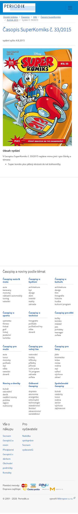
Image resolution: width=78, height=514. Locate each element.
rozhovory (7, 405)
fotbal (5, 326)
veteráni (6, 301)
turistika (6, 337)
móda (57, 363)
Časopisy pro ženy (62, 347)
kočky (57, 318)
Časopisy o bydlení (34, 280)
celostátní (7, 391)
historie (58, 298)
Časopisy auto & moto (11, 280)
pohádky (59, 329)
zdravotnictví (35, 411)
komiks (58, 321)
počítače (32, 323)
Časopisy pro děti (64, 312)
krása (57, 360)
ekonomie (33, 394)
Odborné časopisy (33, 384)
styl (4, 365)
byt (30, 290)
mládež (58, 323)
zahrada (32, 304)
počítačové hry (35, 326)
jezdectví (7, 335)
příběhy (32, 363)
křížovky (32, 360)
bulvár (6, 388)
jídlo (57, 354)
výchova (59, 374)
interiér (32, 298)
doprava (32, 391)
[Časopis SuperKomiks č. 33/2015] (37, 97)
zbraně (32, 332)
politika (6, 400)
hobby (32, 357)
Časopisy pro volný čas (35, 347)
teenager (59, 332)
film (56, 292)
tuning (6, 298)
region (6, 402)
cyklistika (7, 320)
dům (31, 295)
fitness (6, 323)
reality (31, 301)
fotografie (59, 295)
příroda (32, 365)
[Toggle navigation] (70, 7)
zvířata (58, 335)
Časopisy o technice (34, 314)
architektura (34, 287)
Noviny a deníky (11, 383)
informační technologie (34, 401)
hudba (58, 301)
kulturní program (63, 304)
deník (5, 394)
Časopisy (25, 17)
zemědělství (34, 414)
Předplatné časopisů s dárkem (8, 454)
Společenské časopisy (61, 384)
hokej (5, 332)
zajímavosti (60, 408)
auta (5, 287)
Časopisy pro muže (10, 347)
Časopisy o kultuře (60, 280)
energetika (33, 397)
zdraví (57, 377)
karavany (7, 290)
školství (32, 408)
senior (58, 402)
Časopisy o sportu (8, 314)
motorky (7, 292)
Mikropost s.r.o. (65, 498)
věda (31, 329)
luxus (5, 357)
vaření (58, 371)
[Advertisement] (39, 221)
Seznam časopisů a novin (8, 440)
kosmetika (59, 357)
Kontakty (7, 472)
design (32, 292)
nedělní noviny (10, 397)
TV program (34, 371)
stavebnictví (34, 405)
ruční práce (34, 368)
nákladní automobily (12, 295)
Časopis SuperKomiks (51, 17)
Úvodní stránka (10, 17)
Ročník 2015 (12, 20)
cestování (33, 354)
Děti (35, 17)
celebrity (59, 394)
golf (4, 329)
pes (56, 326)
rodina (58, 365)
